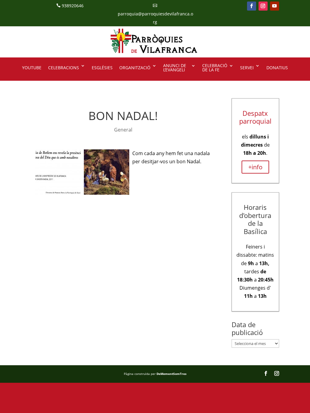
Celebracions (63, 67)
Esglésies (102, 67)
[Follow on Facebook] (251, 6)
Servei (247, 67)
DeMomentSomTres (171, 374)
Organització (134, 67)
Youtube (31, 67)
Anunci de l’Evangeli (174, 68)
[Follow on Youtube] (274, 6)
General (123, 129)
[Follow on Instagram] (263, 6)
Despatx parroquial (255, 117)
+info (255, 167)
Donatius (277, 67)
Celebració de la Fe (214, 68)
